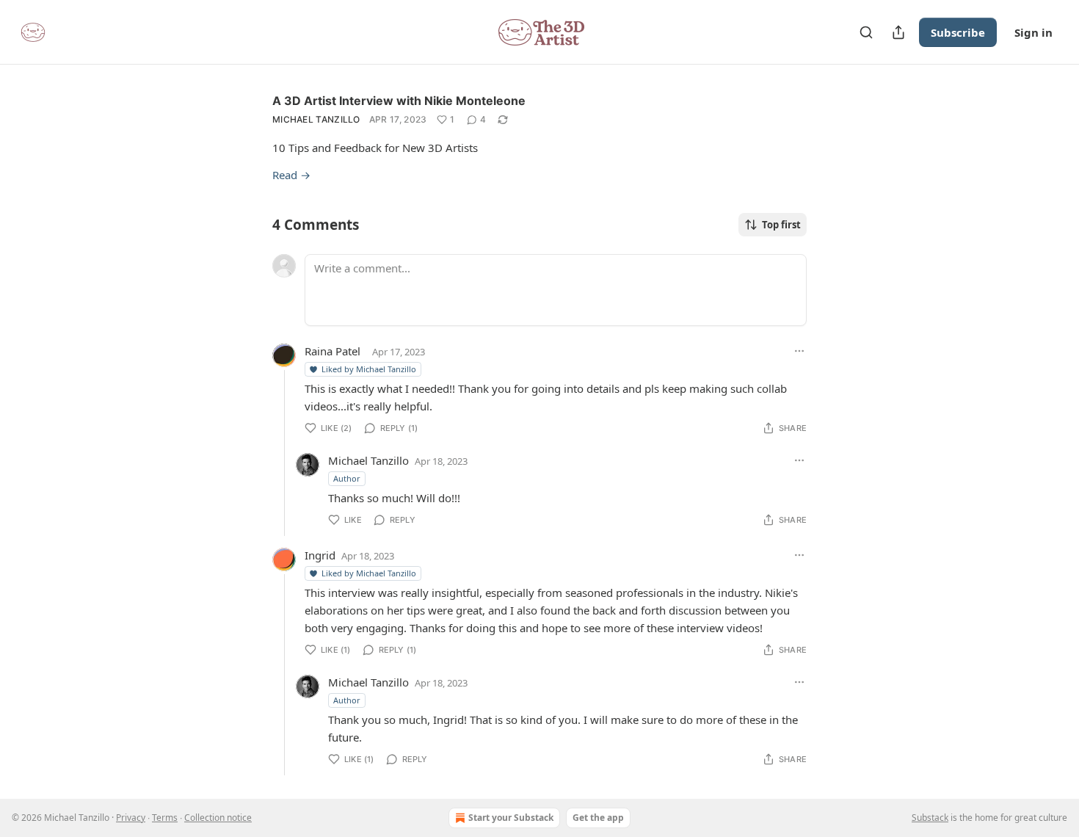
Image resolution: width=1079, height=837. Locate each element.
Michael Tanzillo (316, 119)
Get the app (598, 817)
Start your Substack (510, 817)
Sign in (1033, 32)
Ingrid (320, 555)
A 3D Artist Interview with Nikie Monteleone (399, 100)
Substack (930, 817)
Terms (165, 817)
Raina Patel (332, 351)
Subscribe (958, 32)
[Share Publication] (898, 32)
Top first (781, 224)
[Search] (866, 32)
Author (346, 478)
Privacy (130, 817)
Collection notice (218, 817)
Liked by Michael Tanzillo (368, 368)
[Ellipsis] (799, 351)
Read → (291, 174)
